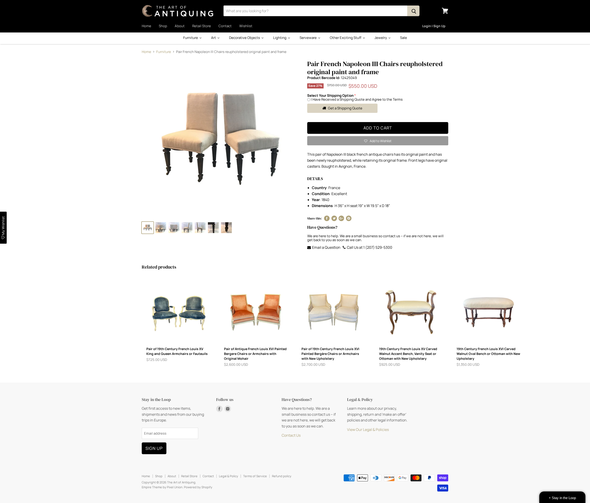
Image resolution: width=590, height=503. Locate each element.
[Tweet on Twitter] (334, 218)
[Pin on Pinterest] (348, 218)
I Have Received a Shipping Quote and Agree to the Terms (357, 99)
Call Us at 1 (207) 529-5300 (369, 247)
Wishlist (245, 25)
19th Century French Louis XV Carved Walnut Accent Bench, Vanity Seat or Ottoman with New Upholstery (408, 354)
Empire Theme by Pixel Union (162, 487)
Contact (225, 25)
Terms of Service (255, 476)
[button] (377, 140)
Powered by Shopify (198, 487)
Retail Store (201, 25)
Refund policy (281, 476)
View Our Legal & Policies (368, 429)
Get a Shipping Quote (344, 108)
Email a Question (325, 247)
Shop (163, 25)
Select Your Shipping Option (330, 95)
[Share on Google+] (341, 218)
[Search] (413, 11)
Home (146, 25)
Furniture (163, 52)
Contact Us (291, 435)
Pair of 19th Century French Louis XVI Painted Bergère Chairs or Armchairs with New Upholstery (330, 354)
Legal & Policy (228, 476)
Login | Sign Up (433, 26)
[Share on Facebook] (327, 218)
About (180, 25)
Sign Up (154, 448)
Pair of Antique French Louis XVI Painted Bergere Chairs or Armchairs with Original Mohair (255, 354)
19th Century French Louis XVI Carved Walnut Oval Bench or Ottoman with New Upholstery (488, 354)
